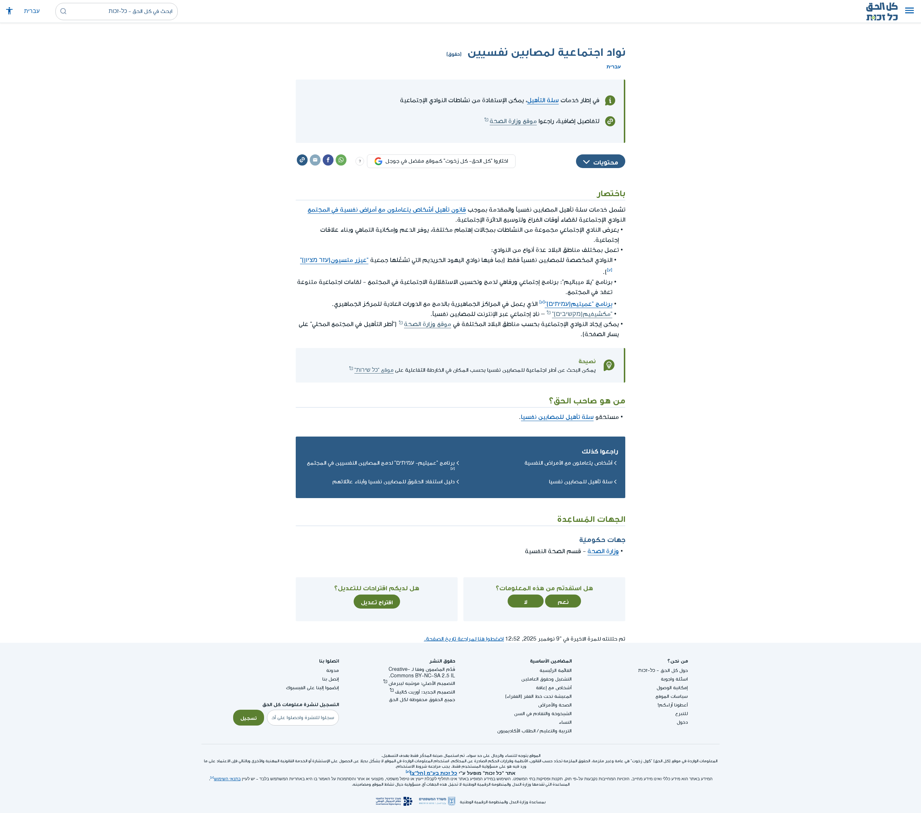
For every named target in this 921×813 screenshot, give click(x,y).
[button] (909, 11)
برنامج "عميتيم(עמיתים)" (578, 304)
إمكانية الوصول (672, 687)
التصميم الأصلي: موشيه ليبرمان (422, 683)
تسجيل (248, 717)
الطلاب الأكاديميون (516, 730)
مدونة (332, 670)
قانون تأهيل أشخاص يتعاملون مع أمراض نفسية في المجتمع (387, 209)
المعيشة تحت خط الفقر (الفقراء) (538, 696)
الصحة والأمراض (555, 705)
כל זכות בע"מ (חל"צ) (433, 772)
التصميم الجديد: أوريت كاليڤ (425, 692)
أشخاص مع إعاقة (554, 687)
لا (525, 601)
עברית (32, 11)
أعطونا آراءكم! (673, 705)
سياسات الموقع (671, 696)
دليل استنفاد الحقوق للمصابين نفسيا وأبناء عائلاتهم (393, 482)
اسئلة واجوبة (674, 679)
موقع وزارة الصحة (513, 121)
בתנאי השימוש (227, 779)
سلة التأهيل (543, 100)
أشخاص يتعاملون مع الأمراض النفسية (568, 463)
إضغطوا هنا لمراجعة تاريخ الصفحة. (464, 639)
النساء (565, 722)
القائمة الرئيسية (556, 670)
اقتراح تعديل (377, 601)
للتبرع (681, 713)
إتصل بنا (330, 679)
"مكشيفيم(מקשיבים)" (582, 314)
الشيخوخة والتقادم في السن (543, 713)
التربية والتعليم (556, 730)
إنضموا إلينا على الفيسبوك (312, 687)
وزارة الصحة (603, 551)
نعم (563, 601)
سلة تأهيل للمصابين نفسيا (557, 417)
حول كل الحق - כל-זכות (663, 670)
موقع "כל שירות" (374, 370)
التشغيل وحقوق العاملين (546, 679)
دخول (682, 722)
